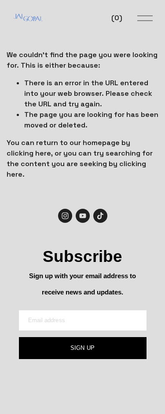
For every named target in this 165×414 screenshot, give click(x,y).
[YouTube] (83, 216)
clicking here (29, 153)
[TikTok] (100, 216)
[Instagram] (65, 216)
